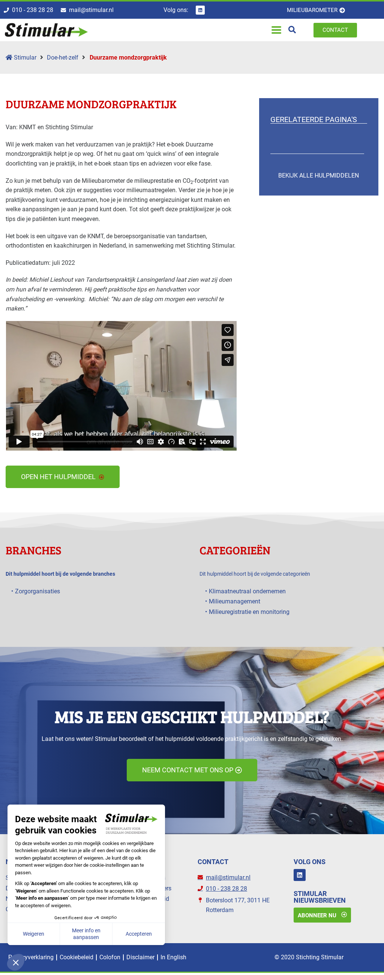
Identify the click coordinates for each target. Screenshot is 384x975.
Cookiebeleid (76, 957)
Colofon (109, 957)
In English (173, 957)
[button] (276, 30)
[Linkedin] (200, 10)
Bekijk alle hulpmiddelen (318, 175)
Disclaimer (140, 957)
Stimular (24, 57)
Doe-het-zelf (62, 57)
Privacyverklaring (31, 957)
